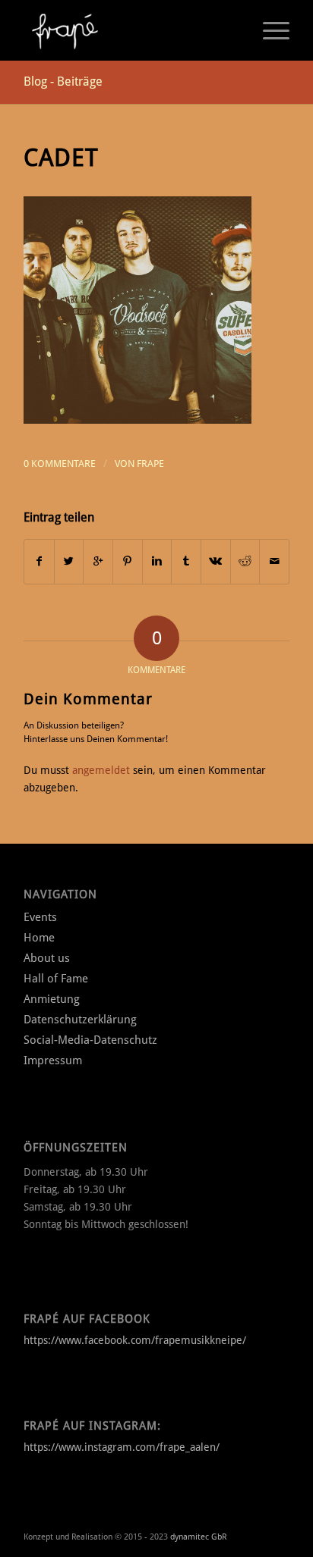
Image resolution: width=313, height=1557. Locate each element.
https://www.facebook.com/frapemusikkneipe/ (135, 1340)
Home (39, 938)
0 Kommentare (60, 463)
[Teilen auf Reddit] (245, 561)
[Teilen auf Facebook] (39, 561)
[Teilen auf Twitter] (69, 561)
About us (47, 958)
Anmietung (52, 999)
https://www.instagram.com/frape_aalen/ (122, 1447)
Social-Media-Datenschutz (90, 1040)
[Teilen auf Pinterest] (127, 561)
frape (150, 463)
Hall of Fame (56, 978)
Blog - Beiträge (63, 81)
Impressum (53, 1060)
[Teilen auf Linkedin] (157, 561)
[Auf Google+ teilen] (98, 561)
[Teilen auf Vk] (215, 561)
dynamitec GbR (198, 1537)
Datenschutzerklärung (80, 1019)
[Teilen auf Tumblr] (186, 561)
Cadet (61, 157)
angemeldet (101, 770)
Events (40, 917)
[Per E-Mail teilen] (274, 561)
